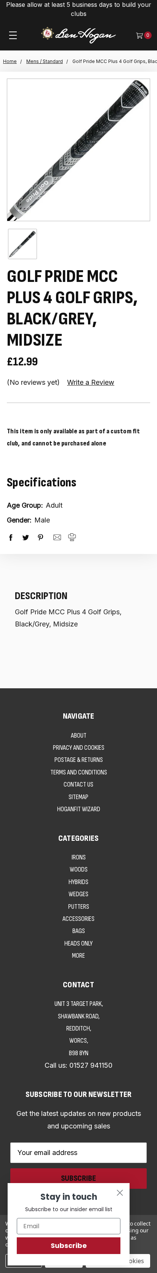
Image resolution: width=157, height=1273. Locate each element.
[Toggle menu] (13, 35)
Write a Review (90, 382)
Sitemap (78, 797)
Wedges (78, 894)
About (79, 736)
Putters (78, 907)
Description (41, 596)
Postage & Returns (78, 760)
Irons (79, 857)
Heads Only (78, 943)
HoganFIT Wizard (78, 809)
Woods (79, 869)
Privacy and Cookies (78, 748)
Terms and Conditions (78, 772)
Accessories (78, 919)
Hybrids (78, 882)
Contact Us (78, 784)
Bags (78, 931)
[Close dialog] (120, 1192)
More (78, 956)
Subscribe (69, 1245)
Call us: (78, 1065)
